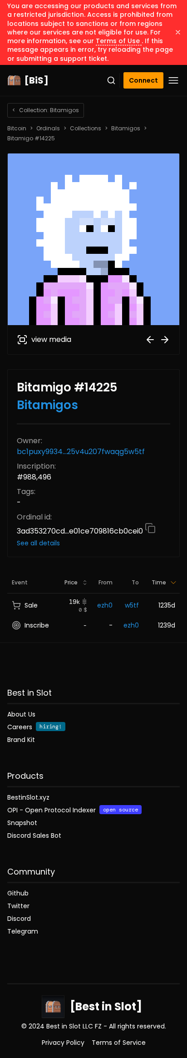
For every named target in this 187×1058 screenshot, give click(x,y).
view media (51, 339)
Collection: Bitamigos (45, 110)
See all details (38, 543)
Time (159, 582)
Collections (85, 128)
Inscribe (37, 625)
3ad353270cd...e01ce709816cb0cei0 (81, 531)
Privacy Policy (63, 1042)
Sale (31, 605)
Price (71, 582)
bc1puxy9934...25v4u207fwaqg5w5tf (81, 451)
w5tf (132, 605)
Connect (143, 80)
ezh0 (105, 605)
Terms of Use (119, 40)
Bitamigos (125, 128)
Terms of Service (119, 1042)
